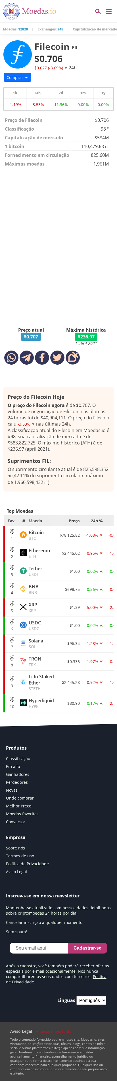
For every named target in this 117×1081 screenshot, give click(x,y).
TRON (35, 661)
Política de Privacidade (27, 863)
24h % (97, 520)
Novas (12, 790)
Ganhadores (17, 774)
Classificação (18, 758)
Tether (35, 571)
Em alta (13, 766)
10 (12, 706)
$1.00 (75, 571)
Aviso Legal (16, 871)
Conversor (15, 821)
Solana (36, 643)
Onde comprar (20, 798)
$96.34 (73, 643)
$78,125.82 (70, 535)
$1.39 (75, 607)
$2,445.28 (71, 682)
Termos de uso (20, 855)
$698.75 (72, 589)
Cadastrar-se (87, 948)
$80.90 (73, 703)
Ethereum (39, 553)
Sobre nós (15, 848)
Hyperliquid (41, 703)
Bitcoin (36, 535)
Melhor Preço (18, 806)
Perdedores (17, 782)
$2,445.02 (71, 553)
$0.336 (73, 661)
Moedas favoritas (22, 813)
